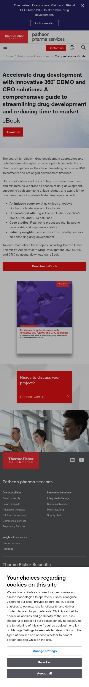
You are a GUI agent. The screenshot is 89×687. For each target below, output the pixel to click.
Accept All (44, 673)
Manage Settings (44, 651)
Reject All (44, 662)
